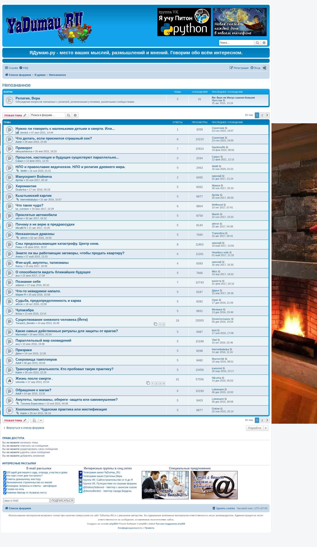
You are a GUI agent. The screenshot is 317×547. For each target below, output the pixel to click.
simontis (20, 382)
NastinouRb (218, 147)
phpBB (113, 523)
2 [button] (262, 115)
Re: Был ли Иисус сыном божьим (233, 97)
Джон (19, 353)
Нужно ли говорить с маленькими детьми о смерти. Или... (65, 128)
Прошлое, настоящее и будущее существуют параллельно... (67, 157)
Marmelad (21, 334)
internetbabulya (29, 199)
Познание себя (28, 281)
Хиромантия (26, 186)
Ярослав (217, 100)
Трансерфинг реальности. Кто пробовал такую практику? (64, 369)
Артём (19, 180)
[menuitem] (23, 68)
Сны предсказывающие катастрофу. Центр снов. (57, 243)
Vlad (214, 339)
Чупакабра (25, 310)
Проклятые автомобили (36, 215)
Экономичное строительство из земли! (29, 482)
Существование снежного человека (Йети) (52, 319)
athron (19, 218)
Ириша (216, 185)
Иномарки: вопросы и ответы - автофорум (31, 485)
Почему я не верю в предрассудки (45, 224)
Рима (19, 247)
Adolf (18, 363)
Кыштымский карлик (34, 195)
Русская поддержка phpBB (170, 523)
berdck (24, 132)
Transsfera (218, 233)
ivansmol (217, 368)
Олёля (216, 408)
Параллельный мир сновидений (43, 340)
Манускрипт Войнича (34, 176)
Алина (19, 256)
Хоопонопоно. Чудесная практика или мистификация (61, 409)
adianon (20, 285)
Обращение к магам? (33, 390)
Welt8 (23, 170)
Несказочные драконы (35, 234)
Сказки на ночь (15, 489)
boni (214, 330)
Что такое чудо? (29, 205)
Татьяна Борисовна (32, 403)
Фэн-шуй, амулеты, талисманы (42, 262)
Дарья (215, 290)
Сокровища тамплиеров (36, 359)
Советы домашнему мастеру (23, 479)
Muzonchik (218, 358)
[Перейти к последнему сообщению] (226, 128)
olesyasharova (24, 151)
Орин (215, 300)
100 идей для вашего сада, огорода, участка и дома (36, 472)
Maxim (215, 214)
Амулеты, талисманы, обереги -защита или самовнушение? (67, 399)
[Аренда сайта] (165, 485)
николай (216, 176)
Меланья (217, 309)
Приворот (24, 148)
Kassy (19, 266)
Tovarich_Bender (25, 323)
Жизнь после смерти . (34, 378)
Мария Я (21, 294)
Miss (214, 271)
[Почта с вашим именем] (214, 485)
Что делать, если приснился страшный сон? (54, 138)
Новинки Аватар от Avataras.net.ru (26, 492)
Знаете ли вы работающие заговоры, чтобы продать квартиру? (70, 253)
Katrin (19, 372)
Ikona (19, 313)
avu (18, 275)
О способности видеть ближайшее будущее (53, 272)
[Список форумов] (50, 26)
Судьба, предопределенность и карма (48, 300)
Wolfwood (217, 204)
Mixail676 (21, 227)
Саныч (19, 160)
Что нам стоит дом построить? (24, 475)
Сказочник (218, 128)
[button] (267, 115)
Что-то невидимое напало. (38, 291)
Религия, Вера (28, 98)
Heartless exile (220, 252)
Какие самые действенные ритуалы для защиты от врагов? (67, 331)
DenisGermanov (221, 319)
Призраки (24, 350)
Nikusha (216, 377)
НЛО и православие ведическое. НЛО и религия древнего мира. (70, 167)
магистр (216, 281)
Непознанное (16, 85)
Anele (19, 141)
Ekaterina (21, 189)
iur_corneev (22, 208)
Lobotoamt (218, 389)
